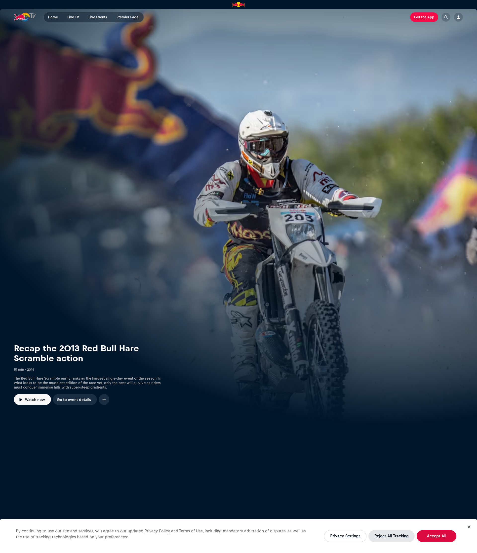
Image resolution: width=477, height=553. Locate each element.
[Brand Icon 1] (238, 4)
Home (53, 17)
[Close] (469, 527)
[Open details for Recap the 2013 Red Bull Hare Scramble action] (238, 216)
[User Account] (458, 17)
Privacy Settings (345, 536)
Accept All (436, 536)
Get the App (424, 17)
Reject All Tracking (391, 536)
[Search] (446, 17)
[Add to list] (104, 399)
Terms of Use (191, 531)
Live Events (97, 17)
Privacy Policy (157, 531)
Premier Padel (128, 17)
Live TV (73, 17)
